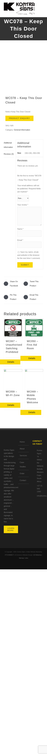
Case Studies (23, 464)
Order (22, 473)
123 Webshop (37, 555)
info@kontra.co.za (40, 496)
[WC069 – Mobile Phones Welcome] (34, 378)
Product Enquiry (19, 118)
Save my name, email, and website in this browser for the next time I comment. (28, 255)
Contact (23, 480)
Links (26, 558)
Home (22, 442)
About (22, 449)
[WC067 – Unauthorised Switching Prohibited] (13, 328)
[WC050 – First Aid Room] (34, 328)
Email (20, 240)
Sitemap (21, 558)
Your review (22, 205)
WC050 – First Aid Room (32, 345)
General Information (22, 130)
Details (31, 358)
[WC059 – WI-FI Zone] (13, 378)
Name (20, 229)
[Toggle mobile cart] (42, 9)
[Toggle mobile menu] (42, 7)
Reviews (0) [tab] (9, 154)
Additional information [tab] (8, 145)
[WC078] (23, 70)
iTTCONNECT (9, 555)
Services (23, 455)
